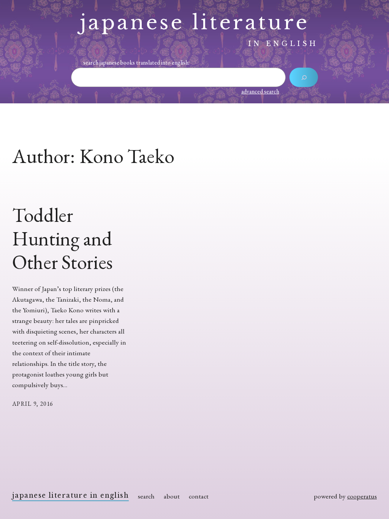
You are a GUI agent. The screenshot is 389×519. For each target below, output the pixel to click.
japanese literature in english (70, 495)
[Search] (303, 77)
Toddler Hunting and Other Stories (62, 238)
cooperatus (362, 496)
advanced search (260, 91)
